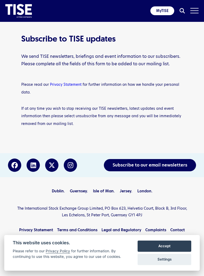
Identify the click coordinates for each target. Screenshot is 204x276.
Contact (177, 230)
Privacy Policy (58, 251)
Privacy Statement (66, 84)
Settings (165, 259)
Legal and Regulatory (121, 230)
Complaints (155, 230)
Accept (164, 246)
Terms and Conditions (77, 230)
